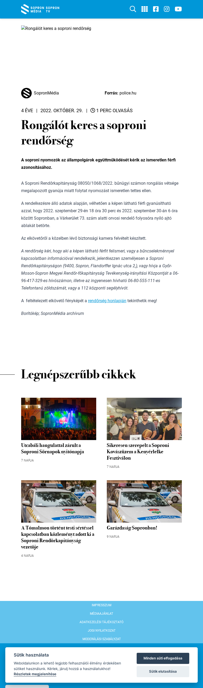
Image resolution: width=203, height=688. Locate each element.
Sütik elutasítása (163, 671)
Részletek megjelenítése (35, 674)
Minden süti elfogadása (163, 658)
